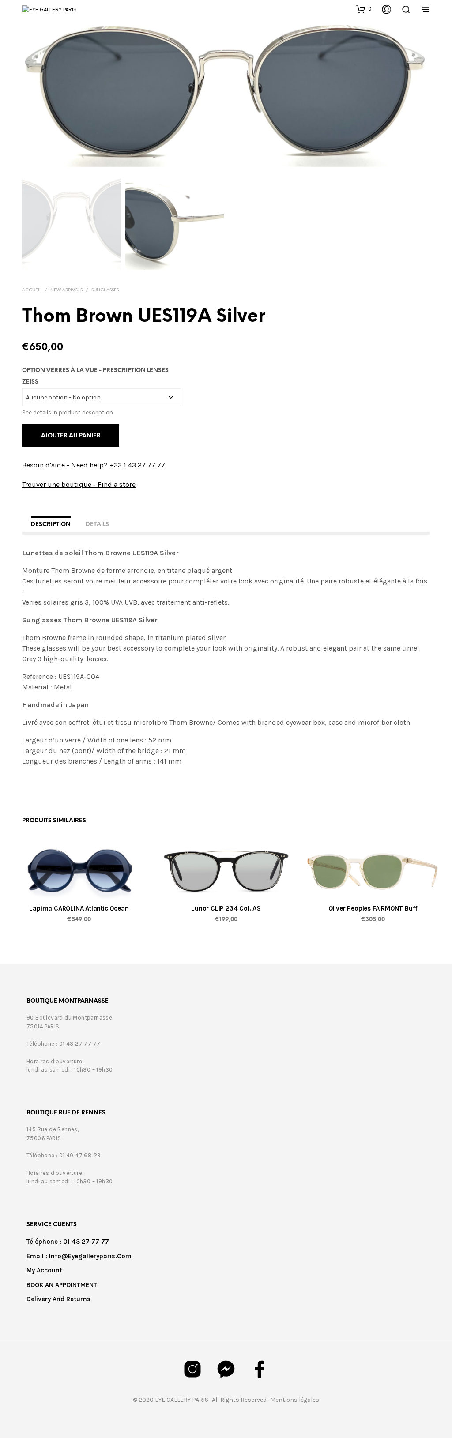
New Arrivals (66, 290)
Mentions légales (294, 1400)
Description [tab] (51, 524)
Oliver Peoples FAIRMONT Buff (373, 908)
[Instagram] (192, 1369)
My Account (44, 1270)
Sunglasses (105, 290)
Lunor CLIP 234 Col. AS (226, 908)
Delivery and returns (58, 1299)
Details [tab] (97, 524)
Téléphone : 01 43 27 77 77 (67, 1242)
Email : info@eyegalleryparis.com (79, 1256)
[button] (364, 8)
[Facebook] (259, 1369)
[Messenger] (226, 1369)
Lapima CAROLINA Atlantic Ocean (78, 908)
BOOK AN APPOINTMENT (61, 1285)
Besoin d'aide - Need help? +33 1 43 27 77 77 (93, 465)
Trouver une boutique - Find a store (79, 484)
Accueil (31, 290)
